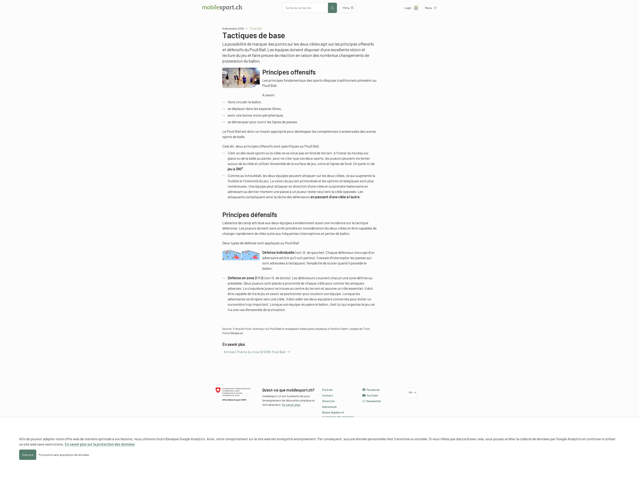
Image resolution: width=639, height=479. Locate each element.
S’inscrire (328, 401)
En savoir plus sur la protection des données (100, 444)
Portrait (327, 390)
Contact (327, 395)
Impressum (329, 406)
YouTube (372, 395)
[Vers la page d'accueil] (222, 8)
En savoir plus (291, 404)
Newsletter (373, 401)
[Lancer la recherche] (332, 8)
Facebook (373, 390)
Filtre (346, 8)
